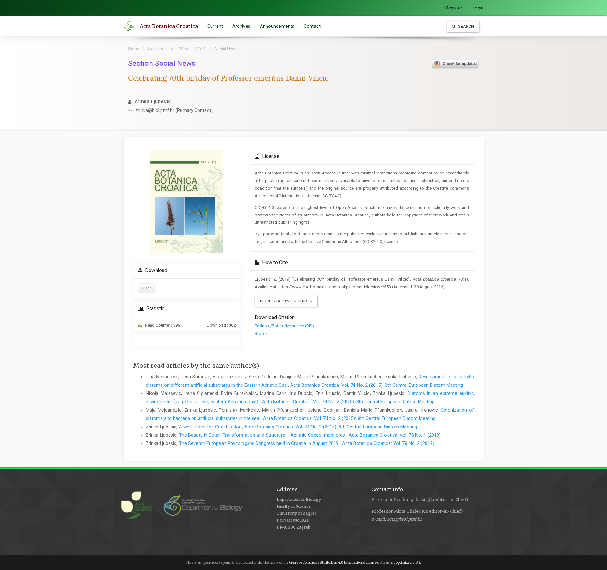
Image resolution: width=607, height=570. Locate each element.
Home (133, 48)
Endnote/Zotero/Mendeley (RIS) (284, 326)
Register (454, 7)
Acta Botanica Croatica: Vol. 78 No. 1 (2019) (395, 435)
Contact (312, 26)
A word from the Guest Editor (210, 426)
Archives (241, 26)
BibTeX (261, 333)
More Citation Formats (285, 301)
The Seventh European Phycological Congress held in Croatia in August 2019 (259, 443)
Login (478, 7)
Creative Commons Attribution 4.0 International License (333, 563)
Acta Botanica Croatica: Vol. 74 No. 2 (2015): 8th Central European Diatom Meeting (376, 385)
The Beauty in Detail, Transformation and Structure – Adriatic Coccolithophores (262, 435)
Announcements (277, 26)
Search (465, 26)
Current (215, 26)
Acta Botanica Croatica (169, 26)
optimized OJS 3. (408, 563)
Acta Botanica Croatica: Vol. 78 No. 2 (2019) (388, 443)
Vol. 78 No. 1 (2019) (189, 48)
